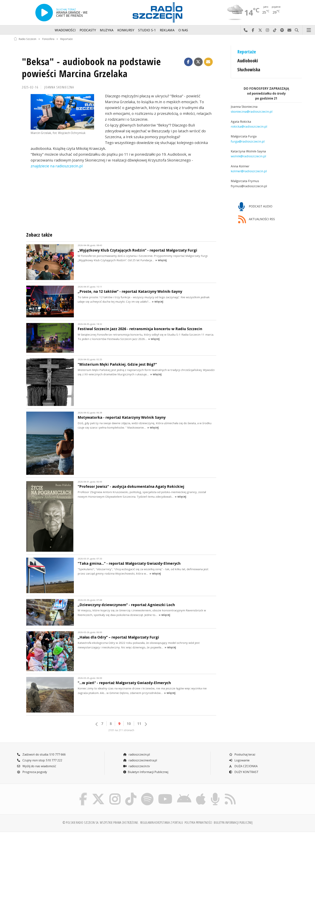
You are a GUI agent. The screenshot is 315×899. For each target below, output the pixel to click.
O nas (183, 30)
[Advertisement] (48, 863)
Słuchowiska (248, 70)
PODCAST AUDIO (260, 206)
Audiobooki (247, 61)
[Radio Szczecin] (157, 12)
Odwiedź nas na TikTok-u (274, 30)
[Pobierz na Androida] (184, 794)
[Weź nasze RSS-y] (230, 794)
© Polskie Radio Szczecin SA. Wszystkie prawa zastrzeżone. (101, 822)
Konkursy (125, 30)
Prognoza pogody (34, 772)
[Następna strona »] (145, 724)
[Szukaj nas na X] (98, 794)
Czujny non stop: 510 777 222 (42, 760)
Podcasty (88, 30)
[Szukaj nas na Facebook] (83, 794)
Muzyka (106, 30)
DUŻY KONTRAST (246, 772)
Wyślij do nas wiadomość (289, 30)
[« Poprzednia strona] (97, 724)
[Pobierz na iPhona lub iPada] (201, 794)
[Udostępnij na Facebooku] (188, 62)
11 (139, 723)
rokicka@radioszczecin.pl (249, 126)
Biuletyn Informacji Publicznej (148, 772)
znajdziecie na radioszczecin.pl (57, 166)
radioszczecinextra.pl (142, 760)
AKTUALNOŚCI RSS (261, 219)
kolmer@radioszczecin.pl (249, 171)
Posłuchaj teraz (244, 754)
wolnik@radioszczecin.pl (248, 156)
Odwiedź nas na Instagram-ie (267, 30)
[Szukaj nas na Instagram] (115, 794)
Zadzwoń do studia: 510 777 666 (44, 754)
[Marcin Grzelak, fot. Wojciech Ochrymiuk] (62, 112)
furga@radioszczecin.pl (248, 141)
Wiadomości (65, 30)
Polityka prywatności (198, 822)
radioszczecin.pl (139, 754)
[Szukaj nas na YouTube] (165, 794)
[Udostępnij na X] (198, 62)
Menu (309, 30)
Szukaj (296, 30)
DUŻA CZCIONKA (246, 766)
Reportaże (66, 38)
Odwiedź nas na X (260, 30)
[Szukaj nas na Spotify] (147, 794)
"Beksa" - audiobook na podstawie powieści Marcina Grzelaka (91, 67)
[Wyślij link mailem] (208, 62)
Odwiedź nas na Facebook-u (252, 30)
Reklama (167, 30)
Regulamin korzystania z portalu (161, 822)
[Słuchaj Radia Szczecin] (44, 12)
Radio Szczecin (27, 38)
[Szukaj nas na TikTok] (131, 794)
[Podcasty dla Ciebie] (215, 794)
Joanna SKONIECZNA (59, 87)
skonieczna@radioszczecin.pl (252, 112)
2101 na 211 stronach (121, 730)
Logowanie (242, 760)
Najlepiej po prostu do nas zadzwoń (245, 30)
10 (129, 723)
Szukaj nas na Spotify (282, 30)
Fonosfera (48, 38)
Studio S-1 (147, 30)
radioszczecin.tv (139, 766)
